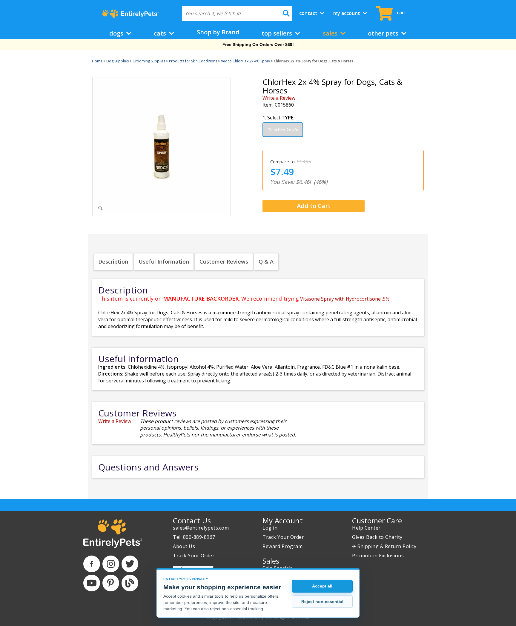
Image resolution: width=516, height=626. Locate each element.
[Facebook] (91, 564)
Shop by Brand (218, 32)
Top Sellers (278, 33)
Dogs (117, 33)
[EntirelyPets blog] (130, 583)
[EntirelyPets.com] (130, 14)
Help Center (366, 528)
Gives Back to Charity (377, 537)
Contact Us (192, 520)
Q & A (266, 261)
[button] (311, 206)
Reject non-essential (322, 601)
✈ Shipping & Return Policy (384, 546)
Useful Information (164, 261)
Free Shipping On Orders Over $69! (258, 44)
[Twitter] (130, 564)
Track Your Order (193, 555)
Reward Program (282, 546)
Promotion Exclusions (378, 555)
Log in (269, 528)
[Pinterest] (110, 583)
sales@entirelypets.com (201, 528)
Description (113, 261)
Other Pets (384, 33)
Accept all (322, 586)
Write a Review (278, 98)
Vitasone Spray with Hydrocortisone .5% (344, 299)
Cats (161, 33)
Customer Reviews (223, 261)
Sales (331, 33)
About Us (184, 546)
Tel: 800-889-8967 (194, 537)
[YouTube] (91, 583)
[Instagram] (110, 564)
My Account (347, 13)
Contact (309, 13)
